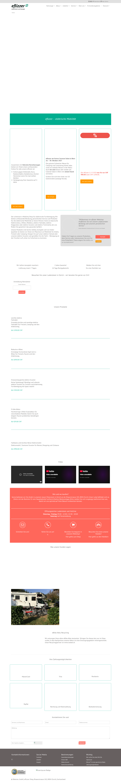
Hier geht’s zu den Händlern (98, 537)
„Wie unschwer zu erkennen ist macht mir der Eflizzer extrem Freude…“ (98, 554)
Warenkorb (97, 1)
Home (13, 12)
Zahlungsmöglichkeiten (92, 764)
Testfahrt (98, 241)
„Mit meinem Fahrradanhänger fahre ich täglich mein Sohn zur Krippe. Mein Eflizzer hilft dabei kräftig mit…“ (47, 556)
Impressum (89, 759)
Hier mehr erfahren (17, 206)
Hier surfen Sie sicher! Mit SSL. (94, 757)
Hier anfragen (50, 197)
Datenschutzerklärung (67, 764)
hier (99, 265)
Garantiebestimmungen (67, 757)
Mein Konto (105, 1)
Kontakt (102, 237)
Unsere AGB (64, 759)
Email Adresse (21, 284)
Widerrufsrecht (65, 762)
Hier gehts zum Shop (73, 537)
